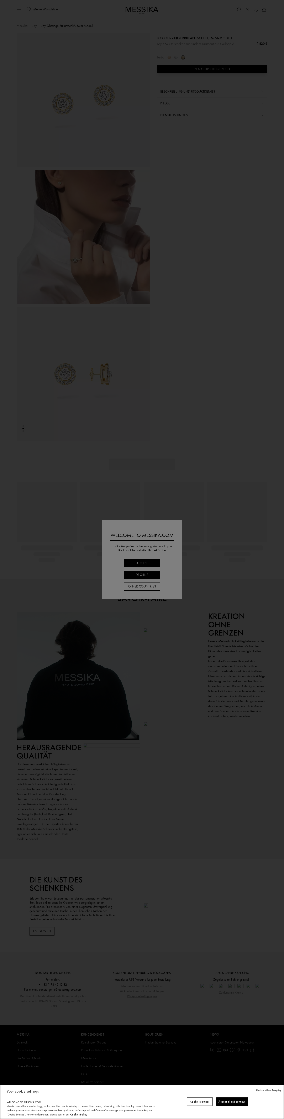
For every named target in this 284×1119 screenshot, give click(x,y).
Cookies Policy (78, 1114)
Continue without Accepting (268, 1090)
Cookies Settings (199, 1101)
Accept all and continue (232, 1101)
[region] (142, 1102)
